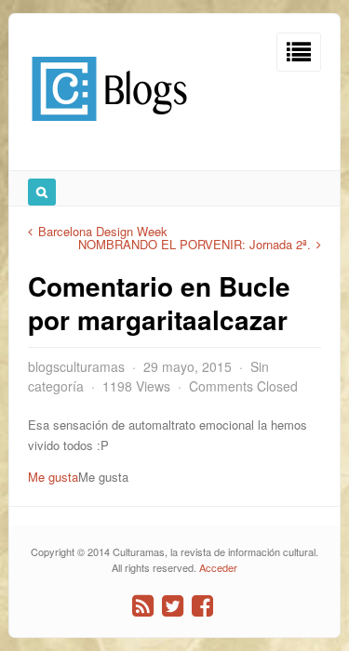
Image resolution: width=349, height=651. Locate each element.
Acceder (218, 567)
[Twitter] (172, 605)
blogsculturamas (76, 366)
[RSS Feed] (143, 605)
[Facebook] (202, 605)
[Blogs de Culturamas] (109, 128)
